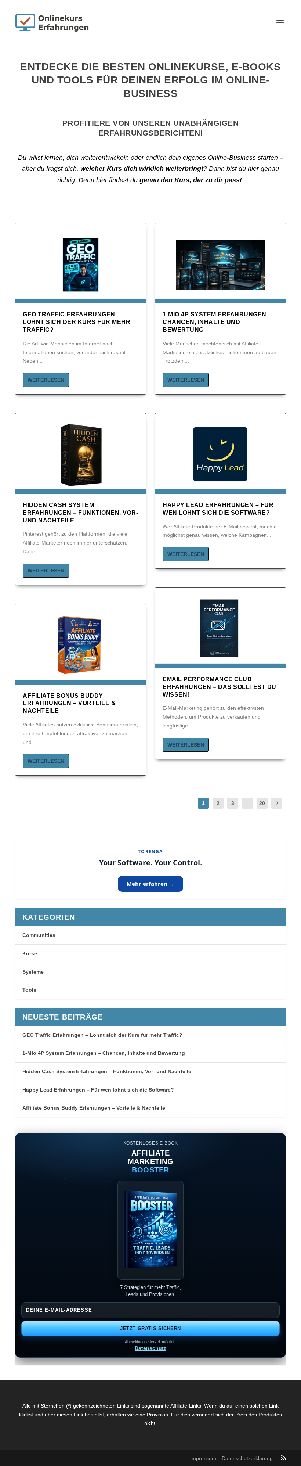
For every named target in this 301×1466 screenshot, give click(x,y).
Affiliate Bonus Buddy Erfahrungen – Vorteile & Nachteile (69, 703)
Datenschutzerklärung (247, 1458)
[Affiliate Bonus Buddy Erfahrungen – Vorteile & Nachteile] (80, 648)
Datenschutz (150, 1348)
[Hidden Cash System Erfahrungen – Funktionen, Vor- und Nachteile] (80, 457)
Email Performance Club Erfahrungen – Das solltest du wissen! (219, 687)
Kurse (29, 953)
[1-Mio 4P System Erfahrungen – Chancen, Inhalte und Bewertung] (220, 267)
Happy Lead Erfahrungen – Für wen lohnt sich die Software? (98, 1090)
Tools (29, 990)
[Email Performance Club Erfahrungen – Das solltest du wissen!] (220, 631)
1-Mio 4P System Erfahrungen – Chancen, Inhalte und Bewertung (217, 322)
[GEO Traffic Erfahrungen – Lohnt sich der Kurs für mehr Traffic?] (80, 267)
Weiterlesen (46, 380)
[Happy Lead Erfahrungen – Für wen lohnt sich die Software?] (220, 457)
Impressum (203, 1458)
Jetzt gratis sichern (150, 1328)
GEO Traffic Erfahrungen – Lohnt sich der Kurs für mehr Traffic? (76, 322)
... (247, 803)
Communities (38, 935)
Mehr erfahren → (150, 883)
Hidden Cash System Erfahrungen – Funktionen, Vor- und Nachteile (80, 513)
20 (262, 803)
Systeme (33, 972)
